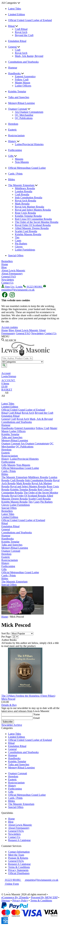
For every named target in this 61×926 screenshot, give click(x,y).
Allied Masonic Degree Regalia (32, 228)
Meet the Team (16, 854)
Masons (19, 159)
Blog (4, 267)
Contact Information (19, 851)
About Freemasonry (12, 273)
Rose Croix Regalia (25, 212)
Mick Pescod (8, 698)
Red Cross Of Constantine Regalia (33, 219)
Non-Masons (22, 162)
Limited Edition (16, 14)
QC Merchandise (24, 115)
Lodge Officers (23, 85)
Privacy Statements (18, 870)
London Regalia (23, 191)
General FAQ (8, 276)
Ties (17, 237)
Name (36, 714)
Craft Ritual (21, 29)
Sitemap (5, 900)
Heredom (13, 123)
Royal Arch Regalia (25, 200)
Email (36, 717)
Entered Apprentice (25, 76)
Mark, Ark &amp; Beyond (29, 56)
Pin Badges (21, 243)
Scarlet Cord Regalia (26, 231)
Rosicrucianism (16, 135)
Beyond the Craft (24, 35)
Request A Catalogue (19, 840)
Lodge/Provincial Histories (29, 144)
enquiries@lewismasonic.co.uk (41, 879)
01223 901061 (12, 879)
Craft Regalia (22, 194)
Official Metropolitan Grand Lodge (27, 167)
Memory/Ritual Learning (21, 103)
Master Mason (22, 82)
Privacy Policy (20, 900)
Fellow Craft (21, 79)
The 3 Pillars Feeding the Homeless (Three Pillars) (28, 695)
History (12, 141)
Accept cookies (9, 327)
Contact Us (7, 282)
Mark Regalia (22, 203)
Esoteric (12, 129)
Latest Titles (14, 8)
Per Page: (6, 636)
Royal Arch (21, 32)
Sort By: (5, 633)
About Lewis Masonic (13, 270)
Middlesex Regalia (25, 188)
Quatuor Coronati (18, 108)
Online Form (11, 883)
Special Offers (15, 255)
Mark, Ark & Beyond (41, 418)
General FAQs (16, 831)
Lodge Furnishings (25, 249)
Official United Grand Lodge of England (30, 20)
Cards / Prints (15, 173)
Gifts (11, 155)
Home (4, 264)
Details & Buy (9, 705)
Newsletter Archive (11, 724)
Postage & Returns (18, 857)
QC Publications (24, 118)
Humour (12, 67)
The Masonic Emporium (21, 185)
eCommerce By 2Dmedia (15, 897)
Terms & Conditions (19, 867)
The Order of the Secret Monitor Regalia (36, 222)
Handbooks (14, 73)
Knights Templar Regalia (28, 215)
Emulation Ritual (17, 41)
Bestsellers (7, 261)
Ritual (11, 26)
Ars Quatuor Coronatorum (29, 111)
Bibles (11, 179)
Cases (18, 240)
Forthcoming (15, 150)
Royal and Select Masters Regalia (33, 209)
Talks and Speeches (18, 97)
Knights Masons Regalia (28, 234)
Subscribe (8, 721)
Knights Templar (17, 91)
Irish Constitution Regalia (28, 197)
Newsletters (7, 279)
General (12, 46)
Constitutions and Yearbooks (23, 61)
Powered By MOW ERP (44, 897)
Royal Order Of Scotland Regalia (33, 225)
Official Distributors (18, 873)
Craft (17, 49)
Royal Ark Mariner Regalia (29, 206)
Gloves (19, 246)
